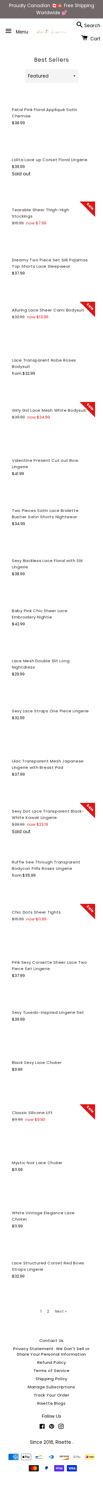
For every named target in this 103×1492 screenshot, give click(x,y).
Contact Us (51, 1340)
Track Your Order (51, 1395)
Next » (61, 1311)
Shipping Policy (51, 1378)
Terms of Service (52, 1370)
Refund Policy (51, 1362)
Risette (63, 1442)
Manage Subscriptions (51, 1387)
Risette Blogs (51, 1403)
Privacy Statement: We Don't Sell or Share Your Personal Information (51, 1351)
